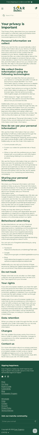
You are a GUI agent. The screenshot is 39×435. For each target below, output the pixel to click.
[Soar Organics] (19, 8)
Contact (4, 403)
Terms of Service (7, 410)
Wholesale (5, 399)
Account (4, 406)
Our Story (4, 384)
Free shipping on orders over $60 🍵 (20, 2)
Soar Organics (19, 429)
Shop (3, 382)
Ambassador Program (9, 393)
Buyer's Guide (6, 386)
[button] (36, 9)
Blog (3, 391)
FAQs (3, 401)
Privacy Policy (6, 408)
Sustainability (6, 389)
